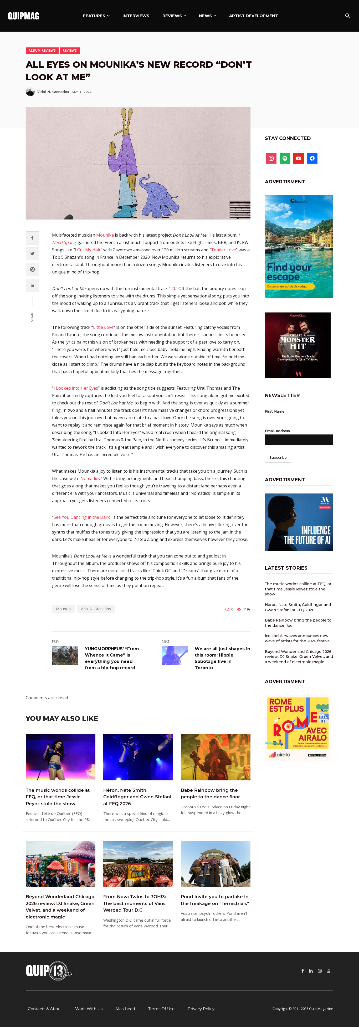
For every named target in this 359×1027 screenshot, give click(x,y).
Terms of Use (161, 1008)
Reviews (172, 15)
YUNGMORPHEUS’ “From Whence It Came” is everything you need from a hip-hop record (112, 658)
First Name (274, 411)
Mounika (105, 235)
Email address (277, 431)
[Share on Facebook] (32, 237)
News (205, 15)
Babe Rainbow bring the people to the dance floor (210, 794)
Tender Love (223, 250)
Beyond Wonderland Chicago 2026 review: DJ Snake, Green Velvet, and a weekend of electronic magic (60, 907)
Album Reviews (42, 50)
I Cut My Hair (88, 250)
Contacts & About (45, 1008)
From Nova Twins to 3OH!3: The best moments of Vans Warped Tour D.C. (134, 903)
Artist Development (253, 15)
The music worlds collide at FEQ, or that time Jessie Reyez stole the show (58, 797)
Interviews (135, 15)
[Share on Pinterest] (32, 269)
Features (94, 15)
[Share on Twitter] (32, 253)
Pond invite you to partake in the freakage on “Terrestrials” (215, 900)
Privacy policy (201, 1008)
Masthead (125, 1008)
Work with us (88, 1008)
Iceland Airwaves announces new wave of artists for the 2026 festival (298, 638)
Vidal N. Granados (53, 92)
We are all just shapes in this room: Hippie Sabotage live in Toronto (222, 658)
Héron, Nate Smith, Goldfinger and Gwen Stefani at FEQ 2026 (137, 797)
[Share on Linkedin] (32, 285)
